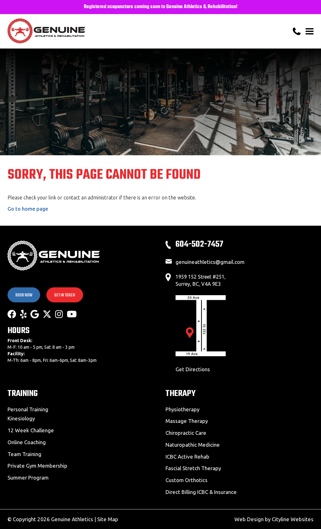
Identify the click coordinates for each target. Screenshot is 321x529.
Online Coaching (27, 442)
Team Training (24, 454)
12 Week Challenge (31, 430)
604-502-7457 (199, 244)
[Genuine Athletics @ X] (47, 314)
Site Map (107, 519)
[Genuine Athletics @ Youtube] (72, 314)
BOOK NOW (23, 295)
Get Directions (193, 369)
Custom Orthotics (187, 480)
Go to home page (28, 209)
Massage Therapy (187, 421)
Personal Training (28, 409)
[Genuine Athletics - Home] (73, 31)
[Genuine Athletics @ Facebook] (12, 314)
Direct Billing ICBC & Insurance (201, 492)
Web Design (249, 519)
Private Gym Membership (37, 466)
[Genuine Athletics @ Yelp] (23, 314)
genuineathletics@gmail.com (210, 262)
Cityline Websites (292, 519)
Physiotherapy (182, 409)
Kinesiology (21, 418)
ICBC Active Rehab (187, 457)
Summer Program (28, 477)
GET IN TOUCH (64, 295)
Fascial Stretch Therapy (193, 468)
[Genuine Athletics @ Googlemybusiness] (34, 314)
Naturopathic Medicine (193, 445)
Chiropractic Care (186, 433)
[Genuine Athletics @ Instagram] (59, 314)
